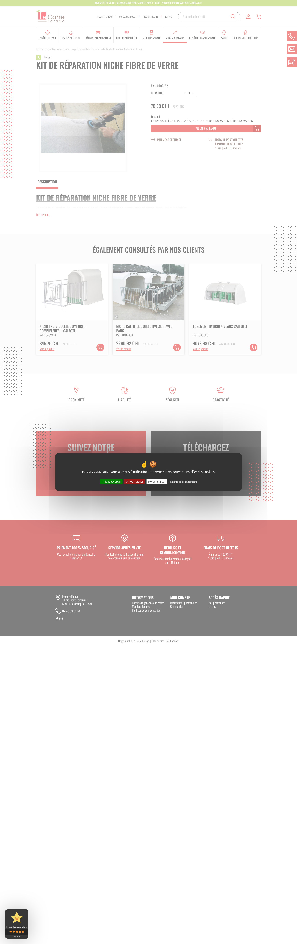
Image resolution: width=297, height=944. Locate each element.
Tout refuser (135, 481)
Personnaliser (156, 481)
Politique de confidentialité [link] (183, 482)
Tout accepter (112, 481)
